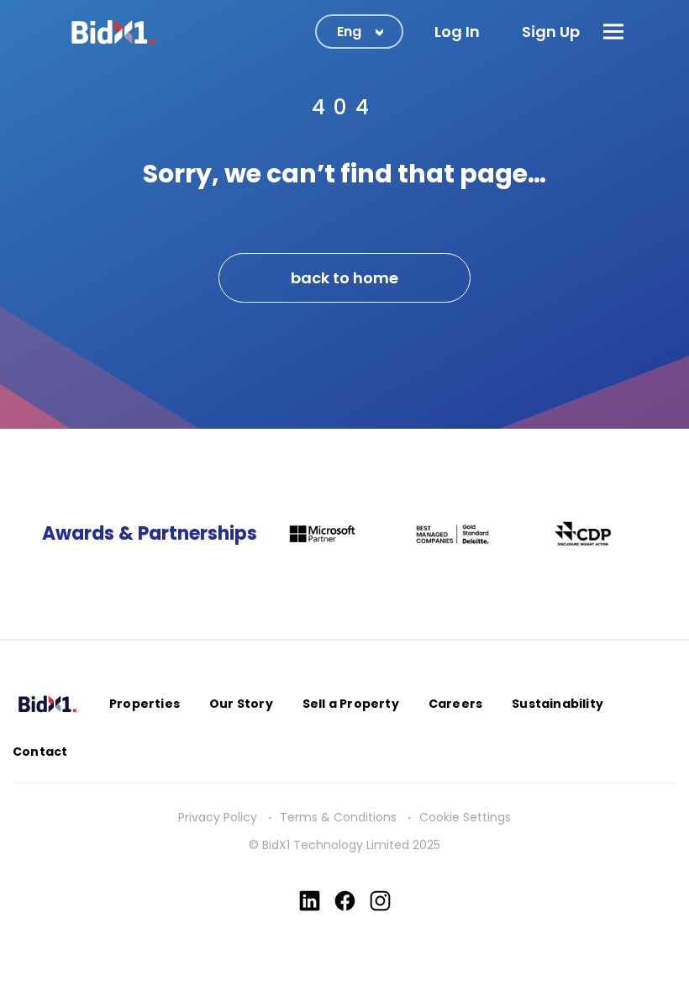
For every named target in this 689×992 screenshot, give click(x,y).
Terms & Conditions (338, 817)
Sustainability (557, 704)
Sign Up (551, 31)
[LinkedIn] (309, 900)
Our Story (241, 704)
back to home (344, 277)
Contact (40, 751)
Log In (457, 31)
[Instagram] (380, 900)
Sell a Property (350, 704)
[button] (613, 32)
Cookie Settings (465, 817)
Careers (455, 704)
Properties (144, 704)
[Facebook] (345, 900)
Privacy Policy (217, 817)
